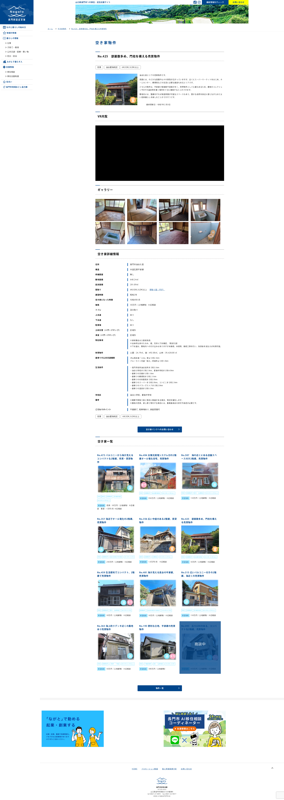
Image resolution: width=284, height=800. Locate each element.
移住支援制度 (13, 76)
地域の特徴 (11, 33)
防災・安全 (12, 56)
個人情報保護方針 (169, 769)
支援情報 (10, 67)
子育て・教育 (13, 47)
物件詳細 (116, 481)
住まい (9, 82)
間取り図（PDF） (157, 290)
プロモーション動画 (149, 769)
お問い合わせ (186, 769)
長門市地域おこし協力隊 (17, 87)
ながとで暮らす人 (15, 62)
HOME (134, 769)
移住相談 (11, 72)
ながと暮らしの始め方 (16, 27)
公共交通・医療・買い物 (18, 52)
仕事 (9, 43)
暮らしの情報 (12, 38)
